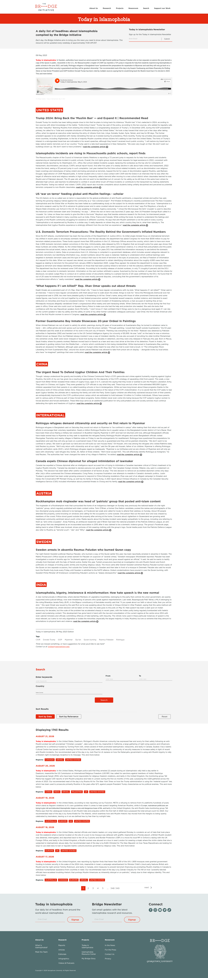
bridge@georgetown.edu (59, 647)
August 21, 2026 (45, 736)
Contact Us (109, 954)
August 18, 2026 (45, 827)
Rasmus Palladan (106, 640)
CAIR (38, 640)
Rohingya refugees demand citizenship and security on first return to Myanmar (90, 423)
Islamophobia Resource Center (89, 953)
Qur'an (78, 640)
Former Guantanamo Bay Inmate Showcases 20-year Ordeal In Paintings (86, 321)
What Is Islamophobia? (41, 946)
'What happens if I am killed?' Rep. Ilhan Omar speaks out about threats (86, 285)
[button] (75, 919)
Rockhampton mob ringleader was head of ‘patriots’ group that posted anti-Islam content (98, 501)
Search (146, 8)
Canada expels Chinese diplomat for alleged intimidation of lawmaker (84, 461)
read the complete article (94, 147)
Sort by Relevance (68, 716)
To (140, 676)
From (108, 676)
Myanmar (69, 640)
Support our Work (162, 8)
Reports (61, 945)
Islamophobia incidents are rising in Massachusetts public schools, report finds (90, 153)
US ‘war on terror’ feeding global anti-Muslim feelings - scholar (79, 193)
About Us (93, 8)
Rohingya (120, 640)
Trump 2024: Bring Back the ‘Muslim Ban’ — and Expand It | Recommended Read (92, 118)
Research (107, 8)
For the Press (110, 950)
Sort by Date (45, 716)
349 (117, 888)
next (147, 887)
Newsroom (133, 8)
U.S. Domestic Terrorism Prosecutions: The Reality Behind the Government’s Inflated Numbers (101, 231)
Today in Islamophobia (87, 946)
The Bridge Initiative (41, 98)
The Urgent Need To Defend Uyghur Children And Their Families (80, 372)
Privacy (108, 959)
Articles (61, 950)
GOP (60, 640)
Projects (119, 8)
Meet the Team (41, 952)
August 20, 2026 (45, 766)
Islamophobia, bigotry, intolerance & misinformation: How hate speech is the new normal (97, 592)
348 (112, 888)
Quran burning (90, 640)
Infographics (63, 959)
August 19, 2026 (45, 798)
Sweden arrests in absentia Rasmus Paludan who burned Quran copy (83, 549)
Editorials (62, 954)
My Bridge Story (88, 958)
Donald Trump (49, 640)
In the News (110, 945)
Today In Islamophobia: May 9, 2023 (56, 98)
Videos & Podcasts (66, 963)
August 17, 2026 (45, 856)
